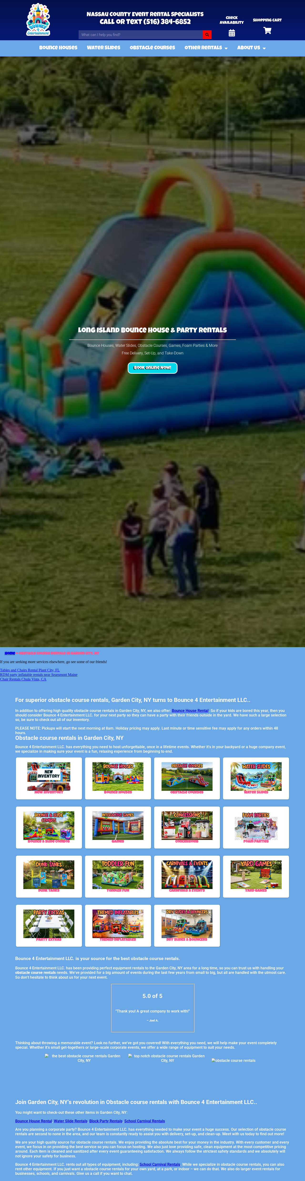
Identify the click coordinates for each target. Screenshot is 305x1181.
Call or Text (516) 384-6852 (145, 22)
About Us (248, 48)
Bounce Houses (58, 48)
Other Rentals (203, 48)
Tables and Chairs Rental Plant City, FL (30, 670)
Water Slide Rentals (70, 1121)
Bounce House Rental (190, 710)
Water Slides (103, 48)
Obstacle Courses (152, 48)
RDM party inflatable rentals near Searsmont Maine (38, 675)
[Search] (207, 34)
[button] (153, 368)
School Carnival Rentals (144, 1121)
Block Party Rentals (105, 1121)
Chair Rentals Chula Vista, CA (23, 679)
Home (10, 654)
